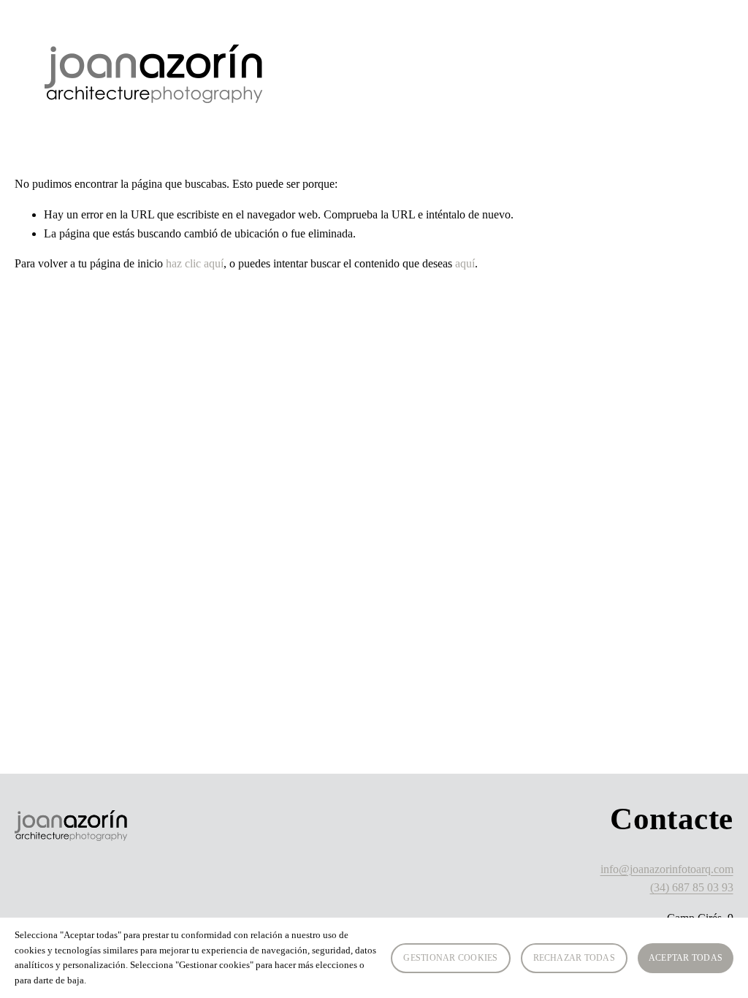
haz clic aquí (195, 263)
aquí (465, 263)
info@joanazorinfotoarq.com (666, 869)
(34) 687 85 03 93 (691, 887)
